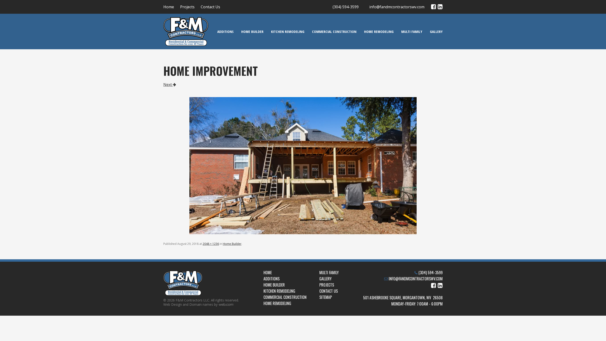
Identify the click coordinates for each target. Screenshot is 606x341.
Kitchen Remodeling (287, 31)
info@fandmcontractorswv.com (396, 6)
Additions (225, 31)
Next (168, 84)
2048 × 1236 (211, 244)
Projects (187, 6)
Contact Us (210, 6)
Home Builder (252, 31)
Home (168, 6)
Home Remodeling (379, 31)
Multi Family (411, 31)
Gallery (436, 31)
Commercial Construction (334, 31)
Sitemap (325, 297)
